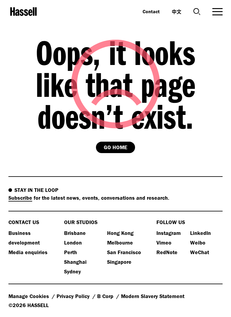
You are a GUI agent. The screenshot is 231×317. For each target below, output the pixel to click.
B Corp (106, 296)
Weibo (197, 242)
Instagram (168, 232)
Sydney (72, 271)
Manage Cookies (29, 296)
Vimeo (163, 242)
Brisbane (75, 232)
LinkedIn (200, 232)
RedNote (166, 252)
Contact (151, 11)
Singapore (119, 261)
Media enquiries (28, 252)
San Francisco (124, 252)
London (73, 242)
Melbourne (120, 242)
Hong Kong (120, 232)
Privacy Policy (74, 296)
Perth (70, 252)
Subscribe (20, 197)
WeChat (199, 252)
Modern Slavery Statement (152, 296)
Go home (115, 147)
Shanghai (75, 261)
